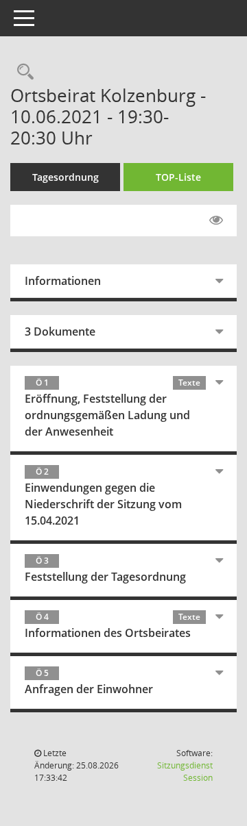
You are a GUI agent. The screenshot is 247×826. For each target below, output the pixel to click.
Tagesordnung (65, 177)
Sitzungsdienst (185, 772)
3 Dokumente (60, 331)
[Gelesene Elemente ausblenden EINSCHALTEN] (216, 220)
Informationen (63, 280)
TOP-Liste (178, 177)
